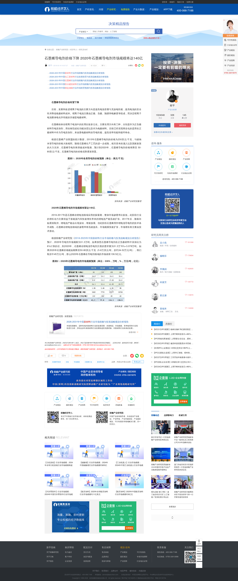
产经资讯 (90, 9)
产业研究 (112, 9)
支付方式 (86, 552)
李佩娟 (163, 268)
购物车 (172, 2)
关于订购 (49, 556)
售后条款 (105, 552)
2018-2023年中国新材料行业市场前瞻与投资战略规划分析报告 (107, 238)
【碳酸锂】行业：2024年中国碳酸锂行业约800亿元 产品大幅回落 (94, 465)
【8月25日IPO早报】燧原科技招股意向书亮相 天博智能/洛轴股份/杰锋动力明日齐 (186, 343)
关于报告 (49, 561)
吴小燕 (163, 242)
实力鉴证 (68, 552)
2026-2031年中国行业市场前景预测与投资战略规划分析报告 (80, 87)
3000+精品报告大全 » (152, 38)
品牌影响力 (169, 415)
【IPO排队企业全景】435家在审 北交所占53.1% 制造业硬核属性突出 (181, 362)
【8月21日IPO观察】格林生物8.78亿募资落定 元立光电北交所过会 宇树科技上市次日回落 (190, 329)
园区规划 (123, 556)
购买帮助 (69, 547)
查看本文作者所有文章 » (163, 132)
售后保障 (106, 547)
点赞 (185, 118)
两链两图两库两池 (112, 38)
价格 (67, 362)
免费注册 (189, 2)
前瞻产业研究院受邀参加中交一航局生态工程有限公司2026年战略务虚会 (183, 439)
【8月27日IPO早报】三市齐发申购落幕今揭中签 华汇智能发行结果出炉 (182, 357)
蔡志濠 (163, 295)
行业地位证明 (81, 2)
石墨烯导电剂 (56, 362)
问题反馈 (142, 570)
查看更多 (172, 506)
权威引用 (183, 415)
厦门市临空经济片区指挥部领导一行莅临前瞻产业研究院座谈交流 (183, 467)
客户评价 (68, 556)
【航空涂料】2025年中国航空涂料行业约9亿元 (129, 493)
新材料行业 (100, 362)
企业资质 (68, 561)
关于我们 (95, 570)
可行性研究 (56, 2)
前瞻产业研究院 (62, 49)
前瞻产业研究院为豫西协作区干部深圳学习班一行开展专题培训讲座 (183, 494)
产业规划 (154, 9)
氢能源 (89, 38)
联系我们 (105, 570)
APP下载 (168, 9)
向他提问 (162, 125)
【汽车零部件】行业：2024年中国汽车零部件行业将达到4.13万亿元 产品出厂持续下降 (59, 495)
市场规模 (77, 362)
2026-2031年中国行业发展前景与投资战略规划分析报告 (79, 76)
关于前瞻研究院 (52, 552)
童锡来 (163, 308)
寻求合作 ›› (138, 361)
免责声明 (123, 570)
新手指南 (50, 547)
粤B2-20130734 (160, 578)
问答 (101, 9)
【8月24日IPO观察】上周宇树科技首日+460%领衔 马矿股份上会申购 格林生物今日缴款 (189, 334)
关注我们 (199, 550)
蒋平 (50, 65)
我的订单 (180, 2)
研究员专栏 (83, 49)
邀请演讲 (182, 125)
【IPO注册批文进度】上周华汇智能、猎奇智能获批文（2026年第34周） (182, 352)
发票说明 (86, 561)
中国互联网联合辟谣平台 (140, 574)
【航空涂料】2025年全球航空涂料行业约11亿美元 (94, 493)
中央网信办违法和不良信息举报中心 (162, 574)
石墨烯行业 (88, 362)
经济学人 (73, 49)
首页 (79, 9)
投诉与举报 (106, 561)
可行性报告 (141, 552)
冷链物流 (80, 38)
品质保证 (105, 556)
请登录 (164, 2)
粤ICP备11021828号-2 (129, 578)
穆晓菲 (163, 255)
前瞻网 (47, 2)
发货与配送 (87, 556)
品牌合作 (114, 570)
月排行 (168, 323)
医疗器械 (98, 38)
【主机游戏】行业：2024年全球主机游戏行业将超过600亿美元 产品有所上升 (59, 465)
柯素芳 (163, 282)
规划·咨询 (125, 547)
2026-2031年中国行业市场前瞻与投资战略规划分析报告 (77, 72)
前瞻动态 (155, 415)
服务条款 (133, 570)
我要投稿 (77, 356)
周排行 (157, 323)
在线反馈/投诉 (126, 574)
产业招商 (123, 561)
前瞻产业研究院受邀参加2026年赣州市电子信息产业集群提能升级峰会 (160, 467)
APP (199, 542)
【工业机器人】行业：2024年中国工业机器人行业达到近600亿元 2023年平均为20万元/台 (129, 466)
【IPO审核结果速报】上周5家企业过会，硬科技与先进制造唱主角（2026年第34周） (188, 338)
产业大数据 (139, 9)
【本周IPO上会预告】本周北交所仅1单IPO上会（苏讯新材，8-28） (181, 348)
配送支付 (87, 547)
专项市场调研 (68, 2)
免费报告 (125, 9)
